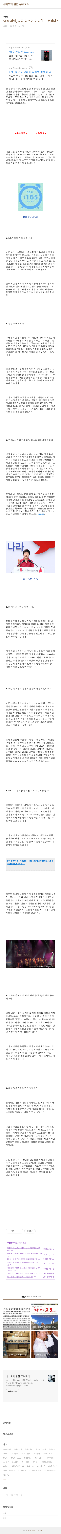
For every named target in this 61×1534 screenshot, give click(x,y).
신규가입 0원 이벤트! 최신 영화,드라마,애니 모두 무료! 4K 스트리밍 (21, 57)
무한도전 (22, 1470)
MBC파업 (53, 1466)
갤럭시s (31, 1466)
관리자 (40, 1530)
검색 (55, 1495)
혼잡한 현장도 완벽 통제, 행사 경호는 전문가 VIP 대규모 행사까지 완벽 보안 (30, 77)
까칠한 (10, 1243)
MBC (6, 1453)
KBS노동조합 (51, 1470)
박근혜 (37, 1453)
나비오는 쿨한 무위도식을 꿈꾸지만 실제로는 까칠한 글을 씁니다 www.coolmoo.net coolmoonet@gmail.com (25, 1383)
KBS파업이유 (18, 1466)
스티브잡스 (26, 1453)
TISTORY (31, 1530)
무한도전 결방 (35, 1470)
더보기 (5, 1479)
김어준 (6, 1466)
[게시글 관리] (20, 1231)
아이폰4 (29, 1449)
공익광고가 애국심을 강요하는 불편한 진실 (23, 1253)
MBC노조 (48, 1453)
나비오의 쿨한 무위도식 (16, 4)
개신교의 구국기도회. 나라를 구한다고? (22, 1273)
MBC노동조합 (9, 1470)
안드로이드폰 (48, 1462)
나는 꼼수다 (41, 1449)
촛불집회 (7, 1449)
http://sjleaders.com (18, 68)
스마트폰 (41, 1466)
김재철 (52, 1449)
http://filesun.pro (16, 47)
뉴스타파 (26, 1462)
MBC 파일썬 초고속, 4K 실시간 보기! (20, 51)
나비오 (6, 1462)
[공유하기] (16, 1231)
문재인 (6, 1475)
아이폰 (51, 1458)
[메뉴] (57, 4)
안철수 (36, 1462)
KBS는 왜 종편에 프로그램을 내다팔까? (22, 1259)
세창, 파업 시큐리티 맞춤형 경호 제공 (30, 72)
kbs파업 (28, 1458)
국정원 (15, 1462)
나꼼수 (15, 1453)
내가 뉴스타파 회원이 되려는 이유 (20, 1277)
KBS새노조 (16, 1458)
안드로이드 (40, 1458)
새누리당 (18, 1449)
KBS (6, 1458)
